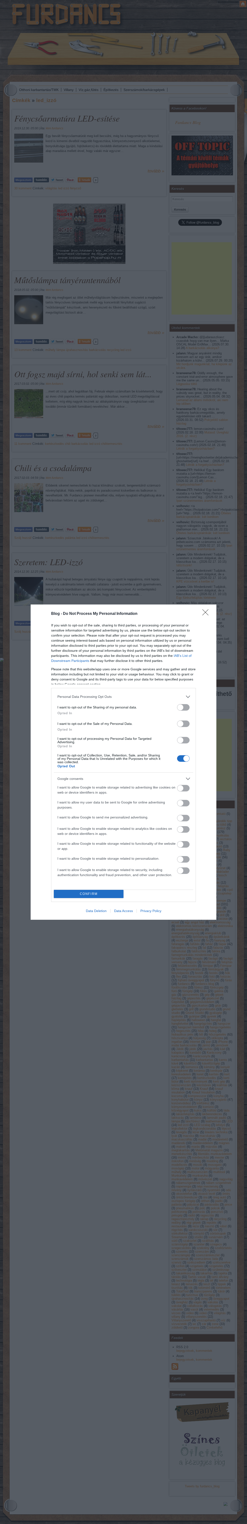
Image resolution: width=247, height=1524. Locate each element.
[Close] (207, 613)
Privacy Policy (150, 911)
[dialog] (123, 762)
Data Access (123, 911)
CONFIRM (89, 894)
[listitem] (123, 696)
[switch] (183, 707)
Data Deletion (96, 911)
